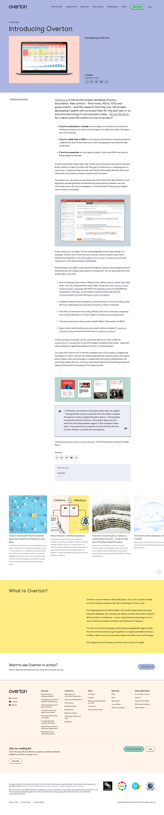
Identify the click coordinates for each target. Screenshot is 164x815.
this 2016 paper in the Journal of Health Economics (101, 258)
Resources (85, 6)
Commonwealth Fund (69, 295)
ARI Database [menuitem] (140, 708)
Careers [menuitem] (91, 698)
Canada (72, 343)
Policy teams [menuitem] (69, 703)
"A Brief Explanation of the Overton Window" (75, 442)
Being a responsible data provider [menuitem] (97, 702)
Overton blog (14, 22)
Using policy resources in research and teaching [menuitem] (50, 701)
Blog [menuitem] (113, 694)
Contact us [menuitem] (92, 706)
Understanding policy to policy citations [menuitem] (49, 706)
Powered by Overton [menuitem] (142, 694)
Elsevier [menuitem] (138, 698)
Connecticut (60, 343)
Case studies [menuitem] (116, 704)
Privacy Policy (26, 802)
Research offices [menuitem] (71, 706)
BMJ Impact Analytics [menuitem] (142, 704)
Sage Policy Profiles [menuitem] (142, 701)
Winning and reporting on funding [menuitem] (49, 717)
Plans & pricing (97, 6)
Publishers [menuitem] (68, 722)
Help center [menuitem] (116, 701)
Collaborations (112, 6)
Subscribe (15, 761)
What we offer (56, 6)
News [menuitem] (113, 698)
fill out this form (119, 114)
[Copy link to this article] (106, 82)
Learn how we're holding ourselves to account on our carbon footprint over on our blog (52, 786)
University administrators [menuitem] (73, 700)
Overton (90, 75)
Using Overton (71, 6)
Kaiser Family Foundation (98, 295)
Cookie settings (38, 802)
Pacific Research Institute (102, 288)
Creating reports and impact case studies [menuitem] (48, 711)
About (123, 6)
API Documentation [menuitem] (118, 708)
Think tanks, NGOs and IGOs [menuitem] (73, 717)
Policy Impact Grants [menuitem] (95, 710)
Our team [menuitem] (91, 694)
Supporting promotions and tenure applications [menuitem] (49, 727)
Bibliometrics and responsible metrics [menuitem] (48, 733)
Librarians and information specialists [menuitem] (73, 695)
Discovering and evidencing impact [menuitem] (47, 695)
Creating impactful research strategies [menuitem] (48, 722)
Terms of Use (13, 802)
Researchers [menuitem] (69, 710)
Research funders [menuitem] (71, 713)
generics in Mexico (107, 331)
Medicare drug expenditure (111, 314)
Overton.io (61, 99)
